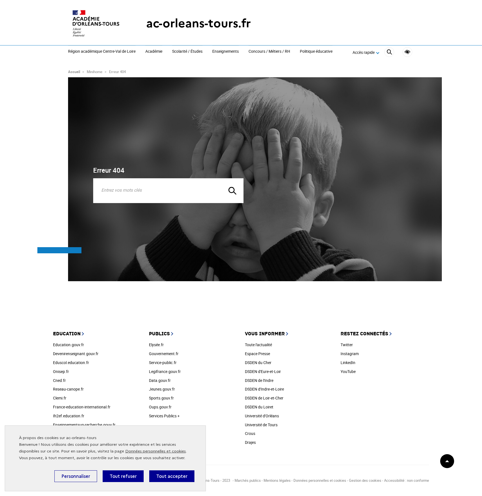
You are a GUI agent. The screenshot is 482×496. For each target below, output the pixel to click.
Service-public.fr (163, 362)
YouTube (348, 371)
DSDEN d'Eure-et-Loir (263, 371)
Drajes (250, 442)
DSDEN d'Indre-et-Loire (264, 389)
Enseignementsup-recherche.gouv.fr (84, 424)
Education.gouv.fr (68, 344)
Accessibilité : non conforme (406, 480)
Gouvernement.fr (164, 353)
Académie (153, 52)
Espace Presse (257, 353)
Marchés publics (248, 480)
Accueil (74, 71)
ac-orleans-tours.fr (198, 23)
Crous (250, 433)
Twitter (347, 344)
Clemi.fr (59, 398)
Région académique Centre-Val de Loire (102, 52)
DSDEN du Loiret (259, 407)
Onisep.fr (61, 371)
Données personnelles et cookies (155, 451)
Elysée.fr (156, 344)
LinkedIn (348, 362)
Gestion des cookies (365, 480)
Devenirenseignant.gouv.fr (75, 353)
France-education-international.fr (81, 407)
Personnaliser (75, 476)
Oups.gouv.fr (160, 407)
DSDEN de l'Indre (259, 380)
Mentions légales (277, 480)
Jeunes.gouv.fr (162, 389)
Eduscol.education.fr (71, 362)
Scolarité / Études (187, 52)
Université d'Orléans (262, 415)
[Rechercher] (389, 53)
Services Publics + (164, 415)
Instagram (350, 353)
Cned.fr (59, 380)
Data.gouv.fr (160, 380)
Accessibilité (407, 52)
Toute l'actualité (258, 344)
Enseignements (225, 52)
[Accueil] (96, 23)
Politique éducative (316, 52)
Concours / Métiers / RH (269, 52)
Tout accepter (171, 476)
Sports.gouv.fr (161, 398)
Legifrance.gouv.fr (165, 371)
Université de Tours (261, 424)
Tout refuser (123, 476)
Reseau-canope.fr (68, 389)
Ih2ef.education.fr (68, 415)
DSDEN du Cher (258, 362)
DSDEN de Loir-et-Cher (264, 398)
